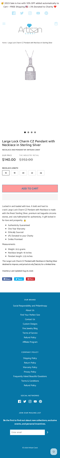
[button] (30, 197)
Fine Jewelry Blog (30, 328)
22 (32, 172)
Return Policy (30, 363)
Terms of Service (30, 333)
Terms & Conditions (30, 381)
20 (23, 172)
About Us (30, 310)
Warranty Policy (30, 367)
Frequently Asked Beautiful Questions (30, 376)
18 (14, 172)
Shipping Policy (30, 358)
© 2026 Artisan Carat (30, 447)
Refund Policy (30, 337)
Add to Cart (30, 188)
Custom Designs (30, 324)
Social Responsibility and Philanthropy (30, 306)
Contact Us (30, 319)
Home (4, 42)
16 (6, 172)
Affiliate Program (30, 342)
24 (41, 172)
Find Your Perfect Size (30, 315)
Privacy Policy (30, 372)
